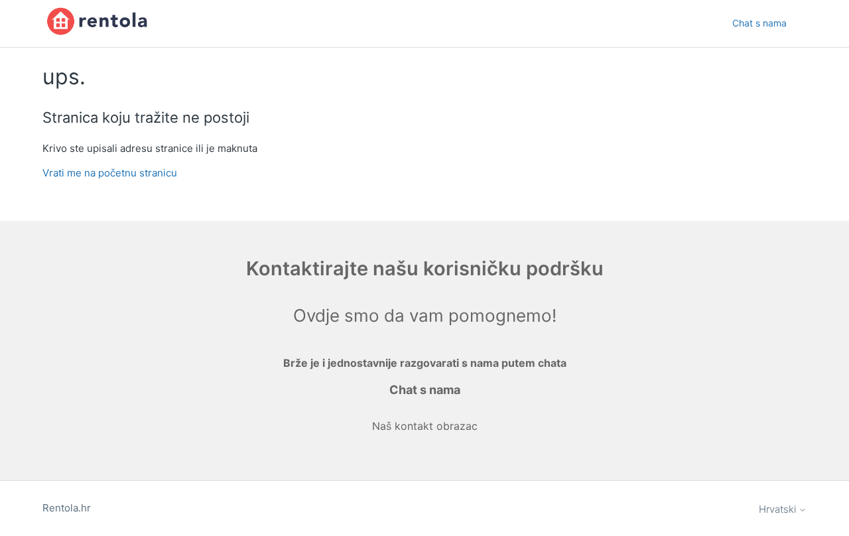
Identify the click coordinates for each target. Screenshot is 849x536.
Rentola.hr (66, 508)
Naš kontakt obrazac (425, 426)
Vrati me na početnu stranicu (109, 173)
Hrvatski (779, 509)
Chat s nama (759, 23)
